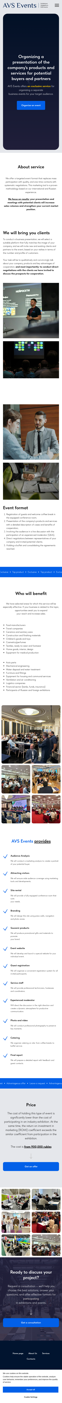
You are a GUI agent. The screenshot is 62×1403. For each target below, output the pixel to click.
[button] (31, 738)
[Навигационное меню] (57, 5)
